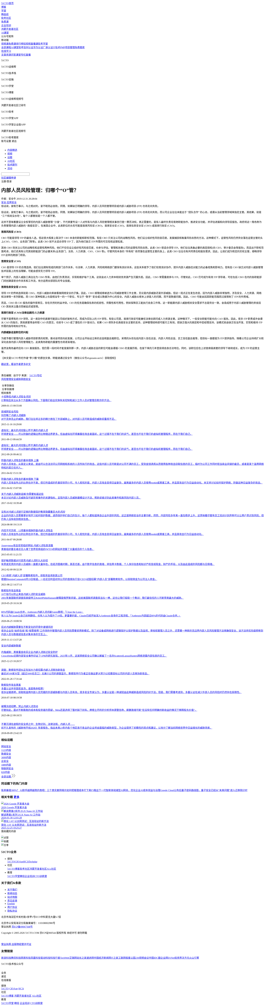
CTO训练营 (41, 876)
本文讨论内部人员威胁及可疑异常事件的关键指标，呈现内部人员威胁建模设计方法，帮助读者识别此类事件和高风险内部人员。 (71, 497)
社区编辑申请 (8, 177)
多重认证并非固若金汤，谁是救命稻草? (22, 688)
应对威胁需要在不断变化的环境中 (27, 627)
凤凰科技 (35, 958)
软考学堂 (43, 43)
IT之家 (114, 958)
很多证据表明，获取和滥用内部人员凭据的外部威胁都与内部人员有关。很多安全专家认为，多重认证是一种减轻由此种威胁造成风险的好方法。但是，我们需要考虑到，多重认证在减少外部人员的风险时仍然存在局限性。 (121, 692)
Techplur (33, 861)
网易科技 (26, 958)
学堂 (3, 10)
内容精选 (12, 150)
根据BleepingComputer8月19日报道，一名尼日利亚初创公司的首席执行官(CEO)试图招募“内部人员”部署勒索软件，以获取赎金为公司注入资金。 (79, 579)
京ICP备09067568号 (22, 926)
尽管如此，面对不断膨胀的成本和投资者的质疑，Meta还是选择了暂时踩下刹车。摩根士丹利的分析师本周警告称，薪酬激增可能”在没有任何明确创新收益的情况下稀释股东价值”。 (99, 710)
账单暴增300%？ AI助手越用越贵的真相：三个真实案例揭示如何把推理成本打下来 (46, 790)
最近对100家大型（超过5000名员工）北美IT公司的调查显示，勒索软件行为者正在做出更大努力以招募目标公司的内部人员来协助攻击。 (75, 673)
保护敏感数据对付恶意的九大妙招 (24, 560)
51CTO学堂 (13, 876)
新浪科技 (6, 958)
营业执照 (6, 944)
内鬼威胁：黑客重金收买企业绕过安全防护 (29, 652)
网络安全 (26, 379)
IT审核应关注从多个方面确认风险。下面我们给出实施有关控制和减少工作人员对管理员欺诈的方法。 (56, 400)
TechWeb (64, 958)
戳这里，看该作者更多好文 (16, 364)
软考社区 (6, 18)
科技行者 (55, 958)
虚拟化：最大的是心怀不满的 (24, 430)
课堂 (18, 54)
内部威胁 (11, 645)
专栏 (23, 54)
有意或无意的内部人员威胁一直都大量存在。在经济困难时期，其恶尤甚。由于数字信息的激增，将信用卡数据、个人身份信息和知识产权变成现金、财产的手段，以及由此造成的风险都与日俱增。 (108, 564)
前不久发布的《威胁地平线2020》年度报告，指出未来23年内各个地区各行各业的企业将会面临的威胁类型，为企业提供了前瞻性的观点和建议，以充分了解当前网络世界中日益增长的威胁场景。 (106, 727)
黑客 (18, 685)
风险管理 (6, 379)
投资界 (178, 958)
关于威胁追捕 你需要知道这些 (22, 494)
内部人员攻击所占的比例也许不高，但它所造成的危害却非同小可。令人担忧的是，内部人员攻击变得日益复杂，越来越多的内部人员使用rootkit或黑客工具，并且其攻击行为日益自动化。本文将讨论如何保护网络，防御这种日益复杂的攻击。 (132, 482)
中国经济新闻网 (102, 958)
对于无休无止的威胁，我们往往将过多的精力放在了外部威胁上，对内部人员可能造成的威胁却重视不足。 (59, 419)
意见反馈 (12, 900)
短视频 (27, 43)
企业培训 (6, 25)
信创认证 (28, 47)
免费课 (5, 21)
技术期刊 (12, 164)
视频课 (5, 43)
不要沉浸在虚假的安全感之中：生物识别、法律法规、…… (38, 724)
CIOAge (19, 861)
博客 (3, 7)
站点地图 (12, 897)
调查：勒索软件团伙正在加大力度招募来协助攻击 (33, 670)
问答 (13, 54)
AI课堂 (5, 32)
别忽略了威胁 (13, 415)
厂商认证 (48, 47)
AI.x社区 (51, 869)
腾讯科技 (16, 958)
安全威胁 (16, 379)
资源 (8, 54)
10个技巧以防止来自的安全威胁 (23, 594)
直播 (28, 54)
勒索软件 (6, 590)
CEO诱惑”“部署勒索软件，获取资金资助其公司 (31, 575)
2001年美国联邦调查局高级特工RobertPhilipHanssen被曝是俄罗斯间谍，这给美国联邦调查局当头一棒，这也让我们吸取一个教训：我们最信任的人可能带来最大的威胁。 (92, 598)
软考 (21, 47)
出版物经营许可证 (21, 944)
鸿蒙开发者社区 (9, 29)
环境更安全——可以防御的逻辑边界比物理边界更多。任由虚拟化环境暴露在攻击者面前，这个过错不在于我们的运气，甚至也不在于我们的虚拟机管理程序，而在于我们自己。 (97, 434)
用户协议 (12, 907)
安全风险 (13, 411)
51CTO (11, 861)
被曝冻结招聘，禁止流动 (19, 706)
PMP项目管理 (67, 47)
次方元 (185, 958)
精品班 (5, 14)
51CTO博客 (13, 869)
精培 (22, 876)
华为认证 (38, 47)
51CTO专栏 (35, 375)
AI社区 (11, 161)
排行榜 (19, 43)
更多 (16, 797)
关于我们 (12, 889)
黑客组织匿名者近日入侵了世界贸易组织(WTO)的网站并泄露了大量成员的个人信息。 (47, 549)
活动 (9, 168)
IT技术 (56, 47)
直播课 (34, 43)
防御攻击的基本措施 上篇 (20, 460)
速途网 (90, 958)
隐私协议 (12, 911)
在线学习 (6, 51)
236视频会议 (142, 958)
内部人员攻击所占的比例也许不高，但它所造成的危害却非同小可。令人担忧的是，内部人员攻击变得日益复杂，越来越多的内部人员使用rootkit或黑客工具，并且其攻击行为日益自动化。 (102, 534)
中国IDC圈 (155, 958)
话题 (9, 157)
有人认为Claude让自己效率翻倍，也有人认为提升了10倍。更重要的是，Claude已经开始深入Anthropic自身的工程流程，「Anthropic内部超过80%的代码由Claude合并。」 (91, 615)
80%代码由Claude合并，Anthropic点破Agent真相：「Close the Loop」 (42, 612)
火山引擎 (194, 958)
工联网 (122, 958)
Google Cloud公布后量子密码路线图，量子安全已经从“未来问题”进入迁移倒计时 (203, 790)
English (11, 903)
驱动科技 (45, 958)
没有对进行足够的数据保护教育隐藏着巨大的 (33, 512)
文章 (3, 54)
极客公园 (130, 958)
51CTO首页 (7, 3)
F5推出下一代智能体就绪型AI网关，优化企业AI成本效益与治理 (125, 790)
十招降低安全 (16, 396)
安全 (3, 645)
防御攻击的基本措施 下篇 (20, 479)
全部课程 (6, 47)
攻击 (13, 590)
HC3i (26, 861)
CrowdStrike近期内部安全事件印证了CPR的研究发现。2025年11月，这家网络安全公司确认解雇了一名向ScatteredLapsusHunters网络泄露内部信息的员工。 (84, 655)
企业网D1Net (168, 958)
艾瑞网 (73, 958)
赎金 (18, 590)
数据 (18, 645)
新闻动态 (12, 893)
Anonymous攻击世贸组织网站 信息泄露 (27, 545)
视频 (9, 153)
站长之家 (81, 958)
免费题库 (80, 47)
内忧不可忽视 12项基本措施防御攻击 (27, 530)
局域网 (5, 411)
